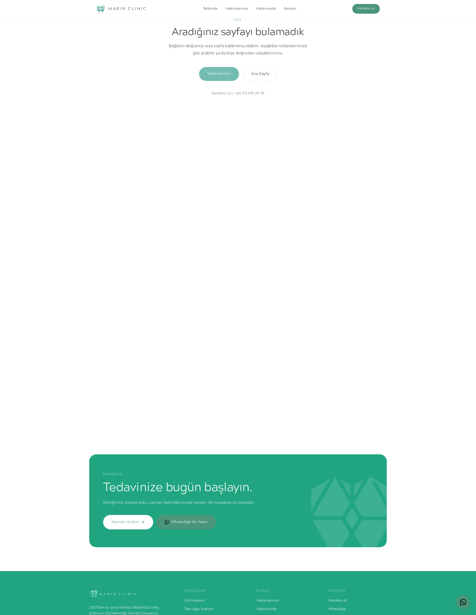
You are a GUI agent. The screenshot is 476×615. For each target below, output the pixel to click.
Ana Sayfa (260, 74)
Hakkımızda (266, 8)
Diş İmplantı (194, 600)
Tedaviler (210, 8)
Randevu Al (366, 8)
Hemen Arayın (125, 522)
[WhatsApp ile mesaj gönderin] (463, 602)
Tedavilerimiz (219, 73)
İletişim (290, 8)
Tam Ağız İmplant (199, 609)
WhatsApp (337, 609)
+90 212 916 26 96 (250, 93)
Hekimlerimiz (237, 8)
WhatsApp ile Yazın (189, 522)
